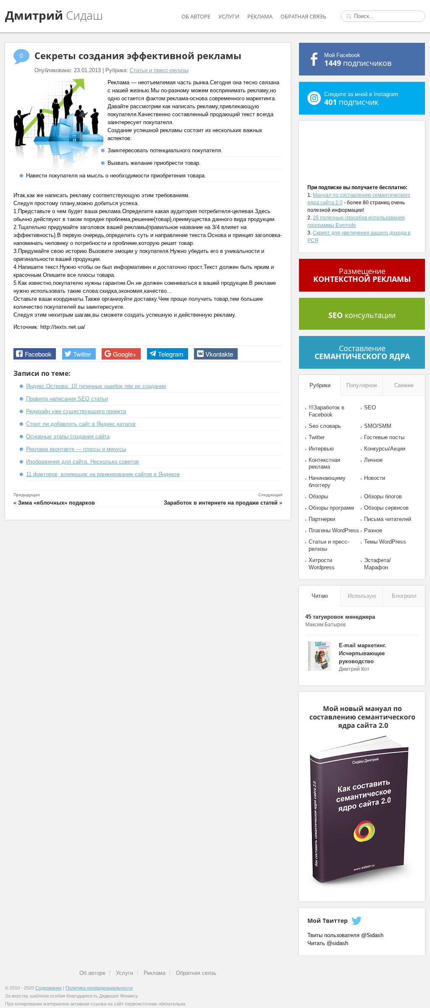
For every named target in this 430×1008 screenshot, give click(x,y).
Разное (373, 530)
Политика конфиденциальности (99, 987)
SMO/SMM (377, 426)
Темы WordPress (385, 542)
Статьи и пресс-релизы (159, 70)
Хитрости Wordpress (322, 563)
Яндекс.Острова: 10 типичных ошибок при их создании (96, 386)
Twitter (317, 437)
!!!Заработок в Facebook (326, 411)
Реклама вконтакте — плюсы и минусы (76, 449)
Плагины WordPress (334, 530)
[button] (34, 353)
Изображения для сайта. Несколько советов (82, 461)
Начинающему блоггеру (327, 481)
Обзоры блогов (383, 496)
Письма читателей (387, 519)
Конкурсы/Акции (384, 448)
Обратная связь (303, 16)
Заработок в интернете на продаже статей (221, 503)
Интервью (321, 448)
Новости (374, 478)
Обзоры (318, 496)
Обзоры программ (331, 508)
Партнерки (322, 519)
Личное (373, 460)
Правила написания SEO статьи (67, 399)
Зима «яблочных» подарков (56, 503)
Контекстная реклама (324, 463)
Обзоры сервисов (386, 508)
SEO (370, 407)
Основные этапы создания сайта (68, 436)
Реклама (260, 16)
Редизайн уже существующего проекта (76, 411)
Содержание (48, 987)
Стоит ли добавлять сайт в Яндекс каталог (81, 424)
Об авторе (195, 16)
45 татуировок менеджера (340, 617)
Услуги (228, 16)
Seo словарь (325, 426)
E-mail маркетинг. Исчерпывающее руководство (362, 653)
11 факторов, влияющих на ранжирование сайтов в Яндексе (103, 474)
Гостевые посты (384, 437)
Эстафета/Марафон (377, 563)
